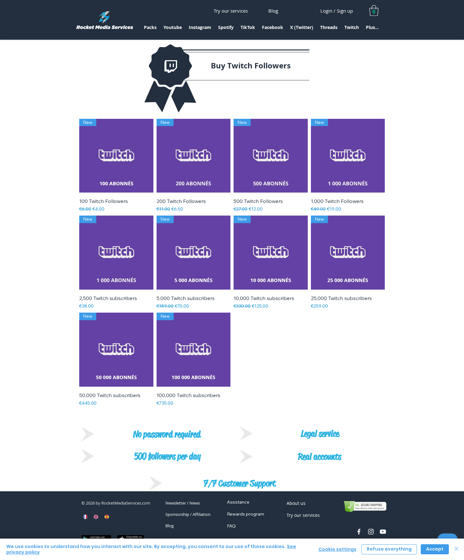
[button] (150, 29)
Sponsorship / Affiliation (188, 514)
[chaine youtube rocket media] (383, 531)
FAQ (231, 526)
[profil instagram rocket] (371, 531)
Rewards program (245, 514)
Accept (434, 549)
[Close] (456, 549)
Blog (169, 525)
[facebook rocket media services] (359, 531)
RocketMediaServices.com (125, 503)
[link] (373, 10)
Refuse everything (389, 549)
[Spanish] (106, 516)
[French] (85, 516)
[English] (96, 516)
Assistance (238, 502)
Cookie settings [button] (337, 549)
